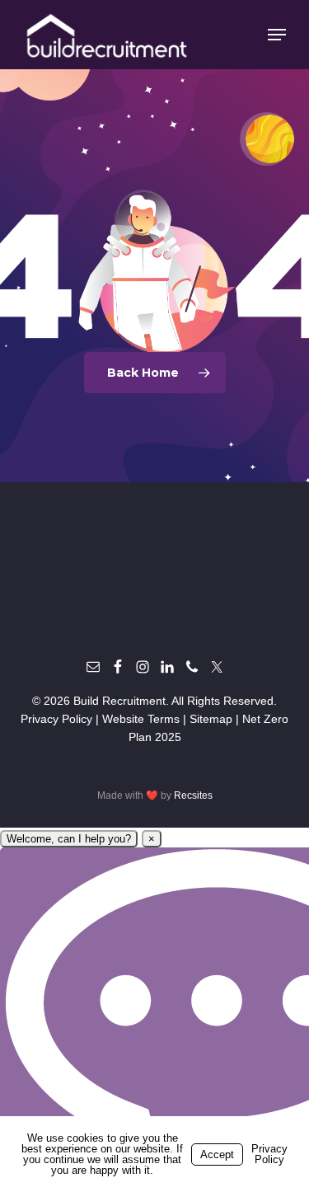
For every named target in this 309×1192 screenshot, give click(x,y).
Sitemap (211, 718)
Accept (217, 1154)
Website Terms (141, 718)
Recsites (193, 795)
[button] (277, 34)
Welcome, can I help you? (69, 839)
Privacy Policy (56, 718)
